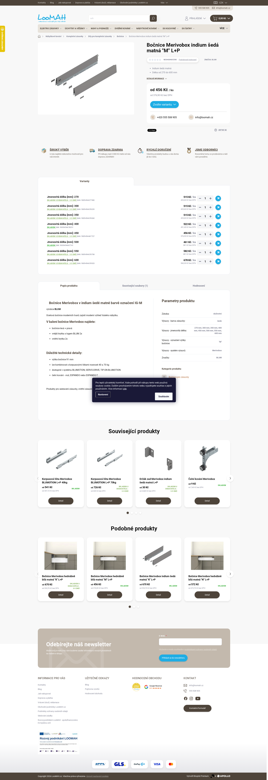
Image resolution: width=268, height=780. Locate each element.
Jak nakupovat (64, 3)
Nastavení (103, 394)
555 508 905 (194, 691)
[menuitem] (50, 28)
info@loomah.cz (196, 685)
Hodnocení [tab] (199, 285)
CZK (221, 2)
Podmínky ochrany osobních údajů (53, 711)
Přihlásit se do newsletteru (173, 658)
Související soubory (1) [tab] (135, 285)
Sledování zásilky (45, 716)
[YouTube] (198, 698)
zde (124, 388)
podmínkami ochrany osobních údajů (201, 649)
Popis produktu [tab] (68, 285)
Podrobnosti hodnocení (188, 60)
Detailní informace (155, 79)
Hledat (153, 18)
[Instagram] (191, 698)
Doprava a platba (82, 3)
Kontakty (42, 3)
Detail (60, 501)
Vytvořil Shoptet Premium (198, 776)
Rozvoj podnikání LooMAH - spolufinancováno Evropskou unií (58, 721)
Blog (52, 3)
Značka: (210, 60)
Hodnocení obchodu (93, 693)
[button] (128, 513)
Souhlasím (163, 396)
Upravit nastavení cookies (97, 776)
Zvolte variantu (162, 104)
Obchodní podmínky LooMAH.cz (134, 3)
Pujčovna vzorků (92, 689)
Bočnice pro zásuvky (179, 377)
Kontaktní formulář (197, 708)
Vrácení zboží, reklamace (105, 3)
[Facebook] (186, 698)
